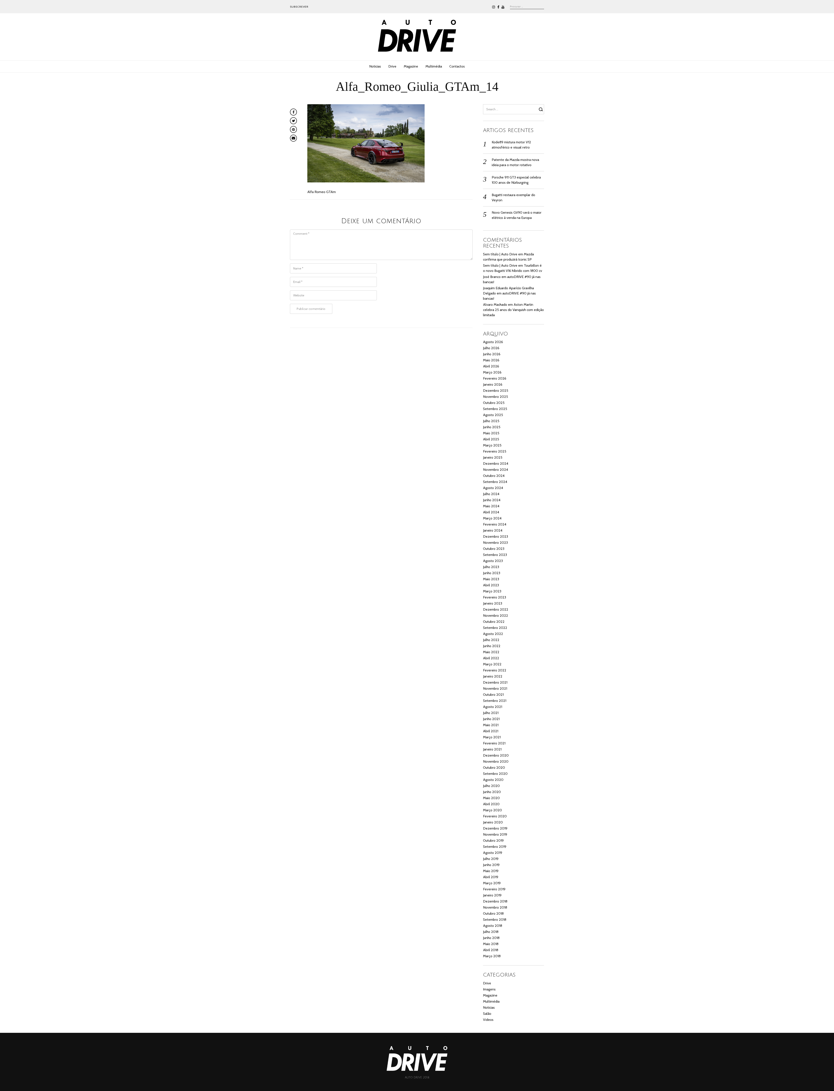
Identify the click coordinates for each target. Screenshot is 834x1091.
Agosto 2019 (492, 853)
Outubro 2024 (494, 476)
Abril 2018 (490, 950)
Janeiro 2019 (492, 895)
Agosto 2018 (492, 926)
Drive (392, 66)
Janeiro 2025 (492, 457)
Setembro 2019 (494, 847)
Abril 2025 (491, 439)
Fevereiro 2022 (494, 670)
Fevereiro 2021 (494, 743)
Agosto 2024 (493, 488)
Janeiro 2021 (492, 749)
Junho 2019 (491, 865)
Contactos (457, 66)
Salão (487, 1014)
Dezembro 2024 (495, 463)
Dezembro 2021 (495, 682)
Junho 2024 (491, 500)
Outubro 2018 (493, 913)
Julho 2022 (491, 640)
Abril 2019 (490, 877)
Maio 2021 (490, 725)
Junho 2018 (491, 938)
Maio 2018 (490, 944)
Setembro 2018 (494, 919)
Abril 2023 (491, 585)
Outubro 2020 (494, 767)
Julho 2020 (491, 786)
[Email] (293, 138)
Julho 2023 (491, 567)
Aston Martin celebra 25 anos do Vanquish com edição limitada (513, 310)
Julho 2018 (490, 932)
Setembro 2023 (495, 555)
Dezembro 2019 (495, 828)
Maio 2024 (491, 506)
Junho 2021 (491, 719)
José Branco (492, 277)
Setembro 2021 (494, 701)
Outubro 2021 (493, 695)
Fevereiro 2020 (495, 816)
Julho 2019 (490, 859)
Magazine (411, 66)
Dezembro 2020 (496, 755)
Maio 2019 (490, 871)
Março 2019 (492, 883)
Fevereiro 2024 (494, 524)
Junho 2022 (491, 646)
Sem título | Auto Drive (500, 254)
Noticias (375, 66)
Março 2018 (492, 956)
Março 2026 (492, 372)
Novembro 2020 (495, 761)
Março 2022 (492, 664)
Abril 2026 (491, 366)
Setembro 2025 (495, 409)
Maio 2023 (491, 579)
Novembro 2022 (495, 615)
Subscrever (299, 6)
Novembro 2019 (495, 834)
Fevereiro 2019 (494, 889)
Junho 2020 (492, 792)
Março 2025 (492, 445)
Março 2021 (492, 737)
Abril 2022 (491, 658)
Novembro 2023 (495, 543)
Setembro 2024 (495, 482)
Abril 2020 (491, 804)
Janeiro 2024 (492, 530)
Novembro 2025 (495, 397)
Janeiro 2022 (492, 676)
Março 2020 (492, 810)
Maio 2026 (491, 360)
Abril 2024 (491, 512)
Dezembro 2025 (495, 390)
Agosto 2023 (493, 561)
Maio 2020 (491, 798)
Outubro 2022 (494, 622)
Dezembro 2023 (495, 536)
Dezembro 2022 (495, 609)
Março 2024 (492, 518)
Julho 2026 (491, 348)
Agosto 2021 (492, 707)
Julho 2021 (490, 713)
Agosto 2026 (493, 342)
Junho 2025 (491, 427)
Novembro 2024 (495, 470)
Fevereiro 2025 (494, 451)
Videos (488, 1020)
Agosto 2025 (493, 415)
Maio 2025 (491, 433)
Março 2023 (492, 591)
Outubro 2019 (493, 840)
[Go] (541, 109)
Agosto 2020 (493, 780)
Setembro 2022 (495, 628)
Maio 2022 (491, 652)
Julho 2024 (491, 494)
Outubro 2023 (493, 549)
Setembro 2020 (495, 774)
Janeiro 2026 (492, 384)
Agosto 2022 (493, 634)
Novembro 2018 (495, 907)
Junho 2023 (491, 573)
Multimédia (433, 66)
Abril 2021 (490, 731)
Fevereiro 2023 (494, 597)
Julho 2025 (491, 421)
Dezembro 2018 (495, 901)
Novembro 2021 (495, 688)
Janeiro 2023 (492, 603)
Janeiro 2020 (493, 822)
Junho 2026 (491, 354)
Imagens (489, 989)
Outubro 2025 (494, 403)
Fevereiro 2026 (494, 378)
